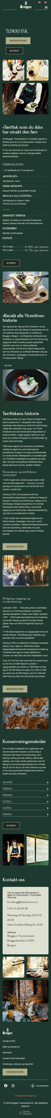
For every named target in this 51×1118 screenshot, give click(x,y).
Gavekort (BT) (9, 1041)
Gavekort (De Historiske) (14, 1058)
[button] (46, 7)
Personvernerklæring (25, 1095)
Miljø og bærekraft (11, 1047)
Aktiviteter (7, 1052)
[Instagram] (13, 1085)
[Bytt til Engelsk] (39, 2)
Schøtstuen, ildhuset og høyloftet (18, 1064)
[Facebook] (6, 1085)
